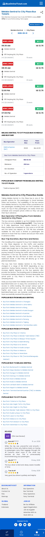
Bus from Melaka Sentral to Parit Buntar (17, 316)
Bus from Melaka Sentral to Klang (15, 307)
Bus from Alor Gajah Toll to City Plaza (16, 404)
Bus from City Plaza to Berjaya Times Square (19, 339)
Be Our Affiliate (29, 504)
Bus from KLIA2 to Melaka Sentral (15, 382)
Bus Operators (29, 489)
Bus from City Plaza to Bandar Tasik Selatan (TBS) (21, 336)
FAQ (3, 494)
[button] (7, 533)
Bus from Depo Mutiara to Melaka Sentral (18, 370)
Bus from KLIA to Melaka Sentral (14, 379)
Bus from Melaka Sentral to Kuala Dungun (18, 310)
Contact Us (6, 491)
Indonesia (5, 507)
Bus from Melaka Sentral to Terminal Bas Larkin (20, 325)
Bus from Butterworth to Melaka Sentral (17, 367)
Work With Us (28, 515)
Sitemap (5, 496)
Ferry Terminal (29, 496)
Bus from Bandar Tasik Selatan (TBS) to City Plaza (21, 410)
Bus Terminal (28, 491)
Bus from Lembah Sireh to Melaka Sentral (18, 385)
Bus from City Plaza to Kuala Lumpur (16, 348)
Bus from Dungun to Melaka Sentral (16, 373)
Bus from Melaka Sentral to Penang (16, 319)
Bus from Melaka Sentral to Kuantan (16, 313)
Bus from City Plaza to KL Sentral (15, 345)
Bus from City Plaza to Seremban (15, 353)
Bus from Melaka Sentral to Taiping (16, 322)
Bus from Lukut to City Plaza (13, 416)
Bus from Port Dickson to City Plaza (16, 422)
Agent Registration (30, 507)
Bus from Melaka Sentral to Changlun (16, 302)
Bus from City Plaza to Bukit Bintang (16, 342)
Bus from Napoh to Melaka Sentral (15, 388)
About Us (5, 489)
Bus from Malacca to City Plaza (14, 419)
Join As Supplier (29, 510)
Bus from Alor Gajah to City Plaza (15, 407)
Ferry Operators (29, 494)
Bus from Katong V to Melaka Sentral (16, 376)
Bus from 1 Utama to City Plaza (14, 401)
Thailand (5, 504)
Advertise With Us (30, 512)
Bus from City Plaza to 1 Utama (14, 333)
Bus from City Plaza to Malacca (14, 350)
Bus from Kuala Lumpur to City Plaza (16, 413)
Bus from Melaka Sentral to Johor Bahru (17, 305)
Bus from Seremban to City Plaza (15, 425)
